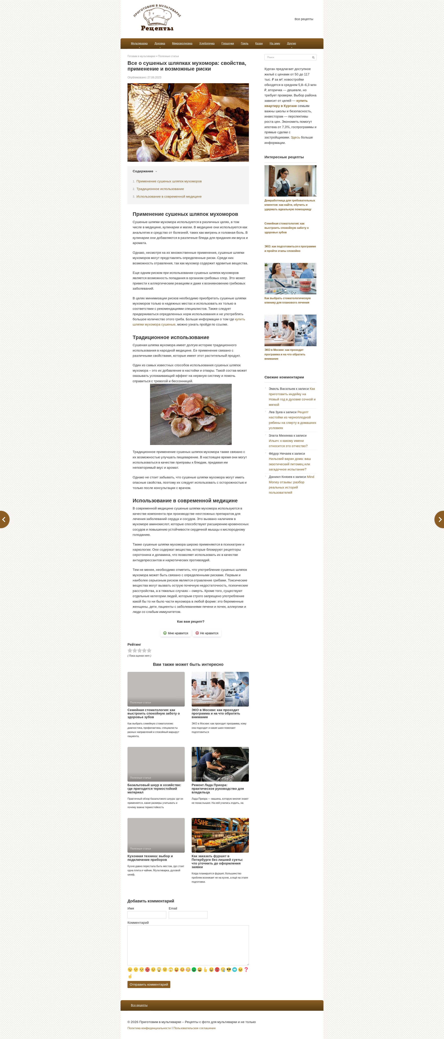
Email (173, 908)
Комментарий (138, 922)
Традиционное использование (160, 189)
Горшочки (227, 43)
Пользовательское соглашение (194, 1028)
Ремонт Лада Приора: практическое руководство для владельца (218, 788)
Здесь (295, 137)
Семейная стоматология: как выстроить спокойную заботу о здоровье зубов (153, 713)
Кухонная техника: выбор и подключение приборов (150, 857)
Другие (291, 43)
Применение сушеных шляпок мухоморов (169, 181)
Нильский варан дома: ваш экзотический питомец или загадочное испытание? (290, 464)
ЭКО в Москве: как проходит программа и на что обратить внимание (216, 713)
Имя (130, 908)
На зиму (275, 43)
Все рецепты (304, 19)
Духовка (160, 43)
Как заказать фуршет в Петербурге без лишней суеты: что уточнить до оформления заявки (217, 861)
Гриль (244, 43)
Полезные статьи (168, 56)
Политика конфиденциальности (149, 1028)
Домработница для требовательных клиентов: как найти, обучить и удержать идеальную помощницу (289, 205)
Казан (259, 43)
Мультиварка (139, 43)
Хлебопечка (207, 43)
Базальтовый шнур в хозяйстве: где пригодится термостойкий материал (154, 788)
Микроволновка (182, 43)
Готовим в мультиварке (141, 56)
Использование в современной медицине (169, 196)
